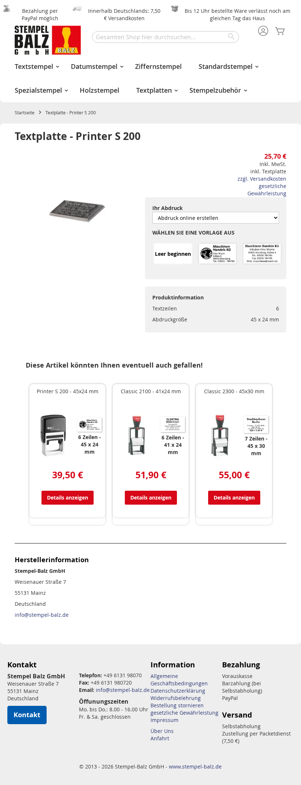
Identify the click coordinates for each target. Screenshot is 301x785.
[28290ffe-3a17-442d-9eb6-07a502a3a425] (217, 254)
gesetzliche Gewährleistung (266, 190)
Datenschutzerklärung (177, 690)
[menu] (150, 78)
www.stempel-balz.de (195, 766)
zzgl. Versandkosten (261, 178)
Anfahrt (159, 738)
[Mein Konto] (263, 31)
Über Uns (162, 730)
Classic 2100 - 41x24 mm (151, 391)
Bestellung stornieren (177, 705)
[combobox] (165, 37)
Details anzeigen (67, 497)
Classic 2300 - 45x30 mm (234, 391)
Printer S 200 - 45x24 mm (67, 391)
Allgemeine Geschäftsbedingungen (179, 679)
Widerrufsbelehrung (175, 697)
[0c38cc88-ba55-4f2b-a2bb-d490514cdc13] (262, 254)
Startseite (25, 112)
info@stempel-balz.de (42, 614)
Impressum (164, 719)
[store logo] (48, 40)
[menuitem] (34, 66)
